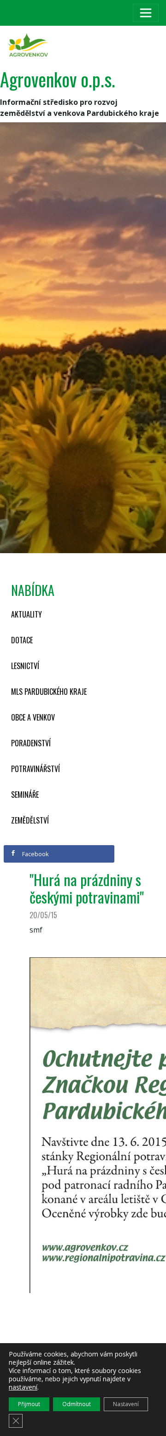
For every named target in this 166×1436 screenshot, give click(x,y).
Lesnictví (25, 665)
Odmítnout (76, 1404)
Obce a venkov (33, 717)
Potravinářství (35, 768)
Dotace (22, 640)
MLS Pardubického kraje (49, 691)
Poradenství (31, 743)
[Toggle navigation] (146, 13)
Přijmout (29, 1404)
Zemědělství (30, 820)
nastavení (23, 1387)
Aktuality (26, 614)
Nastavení (126, 1404)
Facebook (35, 854)
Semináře (25, 794)
